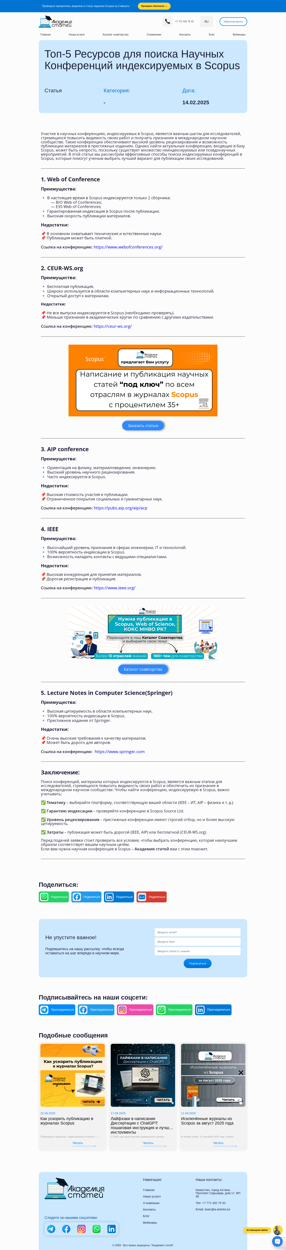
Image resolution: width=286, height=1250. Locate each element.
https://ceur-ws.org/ (113, 326)
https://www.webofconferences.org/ (128, 247)
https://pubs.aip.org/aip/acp (120, 508)
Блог (212, 34)
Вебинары (239, 34)
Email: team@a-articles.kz (213, 1209)
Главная (45, 34)
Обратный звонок (233, 21)
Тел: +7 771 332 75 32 (211, 1203)
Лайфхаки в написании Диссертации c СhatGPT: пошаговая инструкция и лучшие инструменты (142, 1125)
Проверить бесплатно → (154, 6)
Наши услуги (77, 34)
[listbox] (206, 21)
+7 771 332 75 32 (184, 21)
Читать (77, 1143)
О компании (154, 34)
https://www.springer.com (120, 751)
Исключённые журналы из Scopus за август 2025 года (207, 1121)
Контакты (185, 34)
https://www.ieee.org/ (114, 587)
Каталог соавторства (115, 34)
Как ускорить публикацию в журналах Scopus (66, 1121)
